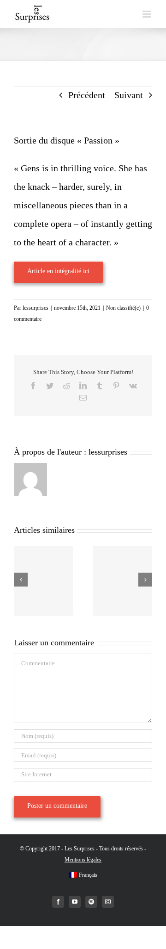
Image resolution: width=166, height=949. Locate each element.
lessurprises (35, 308)
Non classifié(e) (123, 308)
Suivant (128, 95)
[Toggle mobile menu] (147, 14)
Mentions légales (83, 859)
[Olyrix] (122, 581)
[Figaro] (43, 581)
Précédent (86, 95)
